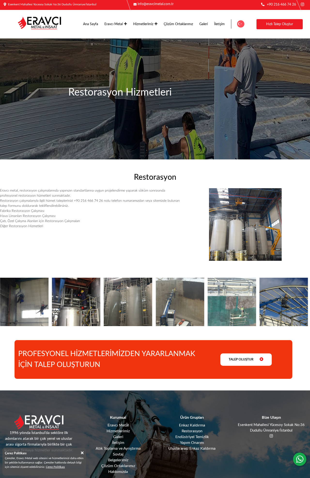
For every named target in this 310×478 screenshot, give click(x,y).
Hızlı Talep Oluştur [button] (279, 24)
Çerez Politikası (55, 466)
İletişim (219, 24)
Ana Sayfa (90, 24)
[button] (240, 24)
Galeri (203, 24)
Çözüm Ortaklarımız (178, 24)
